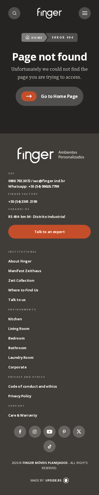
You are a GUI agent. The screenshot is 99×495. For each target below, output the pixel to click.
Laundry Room (20, 357)
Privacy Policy (19, 395)
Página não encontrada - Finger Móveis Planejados (49, 13)
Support (16, 406)
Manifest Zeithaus (24, 270)
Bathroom (17, 347)
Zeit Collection (21, 280)
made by (46, 480)
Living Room (18, 328)
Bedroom (16, 338)
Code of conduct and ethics (32, 386)
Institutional (22, 251)
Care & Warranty (22, 415)
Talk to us (17, 299)
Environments (22, 309)
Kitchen (15, 318)
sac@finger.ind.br (49, 180)
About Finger (19, 261)
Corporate (17, 367)
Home (37, 38)
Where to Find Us (23, 290)
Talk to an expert (49, 231)
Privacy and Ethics (26, 377)
